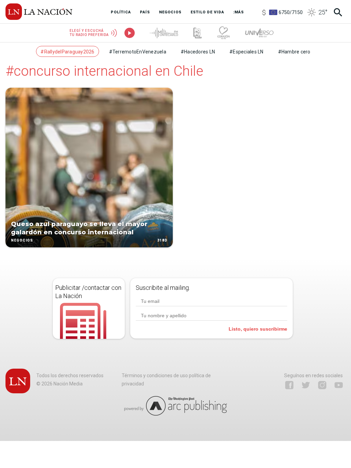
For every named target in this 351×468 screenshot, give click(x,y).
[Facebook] (289, 385)
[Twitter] (305, 385)
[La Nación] (38, 11)
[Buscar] (338, 12)
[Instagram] (322, 385)
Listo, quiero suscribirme (258, 329)
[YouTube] (338, 385)
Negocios (22, 240)
